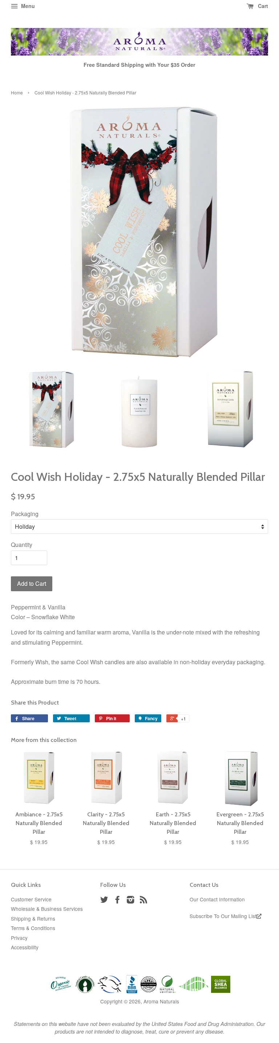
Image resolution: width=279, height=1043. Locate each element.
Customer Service (31, 899)
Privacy (19, 937)
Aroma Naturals (161, 1001)
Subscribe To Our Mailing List (223, 916)
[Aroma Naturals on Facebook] (117, 900)
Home (17, 92)
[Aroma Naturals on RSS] (143, 900)
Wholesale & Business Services (47, 908)
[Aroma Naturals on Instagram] (130, 900)
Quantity (21, 544)
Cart (262, 5)
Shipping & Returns (33, 918)
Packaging (25, 514)
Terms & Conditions (33, 928)
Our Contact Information (217, 899)
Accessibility (25, 947)
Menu (27, 5)
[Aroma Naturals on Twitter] (104, 900)
